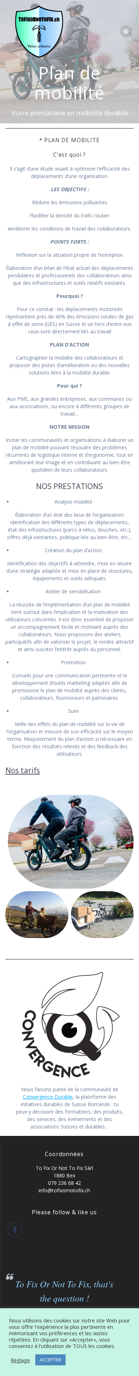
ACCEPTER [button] (50, 1359)
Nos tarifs (22, 770)
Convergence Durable (48, 1096)
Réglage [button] (20, 1360)
